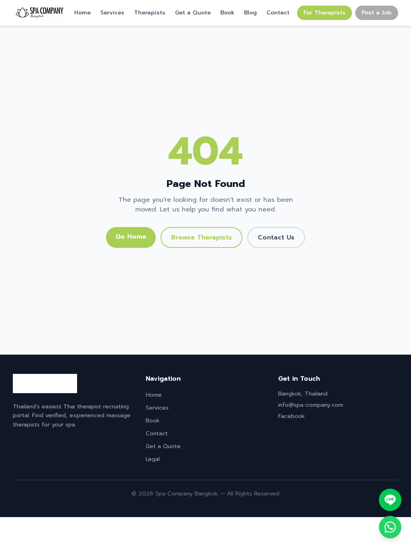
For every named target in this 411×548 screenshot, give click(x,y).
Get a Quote (193, 13)
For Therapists (324, 12)
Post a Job (377, 12)
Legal (153, 459)
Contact (278, 13)
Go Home (131, 237)
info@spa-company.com (310, 405)
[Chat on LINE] (390, 500)
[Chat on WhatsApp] (390, 527)
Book (227, 13)
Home (82, 13)
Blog (250, 13)
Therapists (149, 13)
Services (112, 13)
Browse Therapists (201, 237)
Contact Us (276, 237)
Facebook (291, 416)
